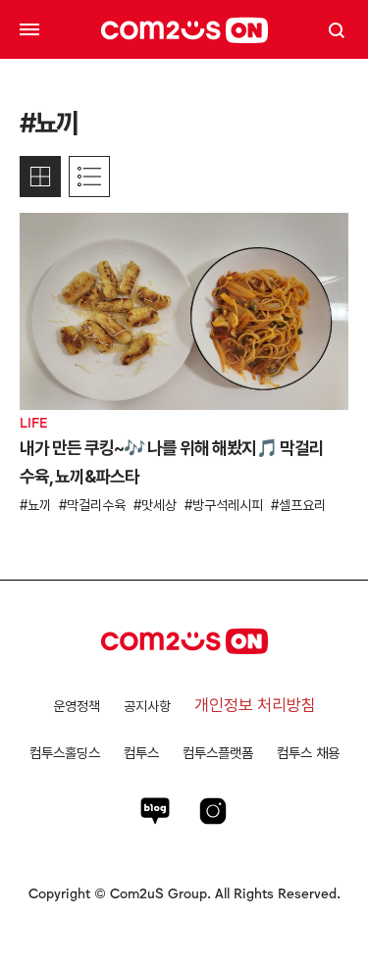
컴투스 (141, 752)
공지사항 (147, 706)
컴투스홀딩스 (64, 752)
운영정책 (76, 706)
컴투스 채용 (308, 752)
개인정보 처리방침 (255, 705)
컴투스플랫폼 (218, 752)
